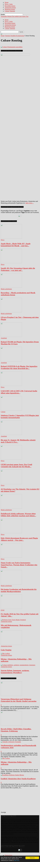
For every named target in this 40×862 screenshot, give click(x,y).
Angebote (4, 338)
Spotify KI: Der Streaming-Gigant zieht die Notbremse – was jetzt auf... (18, 269)
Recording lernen (10, 6)
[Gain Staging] (11, 644)
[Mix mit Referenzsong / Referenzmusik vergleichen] (13, 620)
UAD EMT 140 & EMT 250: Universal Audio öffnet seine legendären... (19, 392)
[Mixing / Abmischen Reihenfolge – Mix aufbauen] (5, 653)
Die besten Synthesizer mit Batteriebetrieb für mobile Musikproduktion (19, 590)
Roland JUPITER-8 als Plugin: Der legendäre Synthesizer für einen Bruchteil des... (19, 367)
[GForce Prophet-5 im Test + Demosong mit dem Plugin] (11, 312)
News (2, 240)
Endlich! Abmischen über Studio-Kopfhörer (18, 779)
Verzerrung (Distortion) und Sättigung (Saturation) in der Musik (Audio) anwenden (18, 700)
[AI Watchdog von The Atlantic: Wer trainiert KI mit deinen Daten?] (11, 483)
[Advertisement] (20, 801)
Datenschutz (8, 855)
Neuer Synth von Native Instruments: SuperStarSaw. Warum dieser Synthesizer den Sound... (19, 565)
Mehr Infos (16, 860)
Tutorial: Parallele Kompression (14, 36)
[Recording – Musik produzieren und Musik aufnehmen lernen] (11, 287)
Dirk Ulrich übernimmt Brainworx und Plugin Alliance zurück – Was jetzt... (19, 539)
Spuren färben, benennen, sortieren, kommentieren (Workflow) (15, 671)
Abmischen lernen (10, 7)
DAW (2, 610)
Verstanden (32, 858)
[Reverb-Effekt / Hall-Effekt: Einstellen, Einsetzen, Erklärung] (11, 725)
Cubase (3, 412)
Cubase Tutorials (10, 11)
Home (6, 2)
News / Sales (9, 4)
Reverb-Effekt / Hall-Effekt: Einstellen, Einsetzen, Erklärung (16, 730)
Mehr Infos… (29, 203)
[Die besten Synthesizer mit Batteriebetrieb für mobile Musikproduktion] (11, 584)
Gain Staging (6, 650)
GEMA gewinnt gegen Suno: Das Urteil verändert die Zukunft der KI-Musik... (16, 465)
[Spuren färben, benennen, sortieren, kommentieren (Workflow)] (18, 665)
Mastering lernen (10, 9)
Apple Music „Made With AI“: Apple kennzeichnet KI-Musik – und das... (15, 245)
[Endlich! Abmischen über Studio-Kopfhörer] (12, 775)
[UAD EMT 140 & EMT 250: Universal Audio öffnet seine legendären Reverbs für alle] (11, 385)
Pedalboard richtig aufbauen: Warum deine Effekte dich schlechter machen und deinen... (18, 515)
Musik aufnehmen (6, 289)
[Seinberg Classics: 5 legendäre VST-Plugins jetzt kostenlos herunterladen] (11, 410)
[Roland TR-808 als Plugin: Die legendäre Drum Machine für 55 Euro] (11, 336)
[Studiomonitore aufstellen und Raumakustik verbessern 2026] (11, 742)
